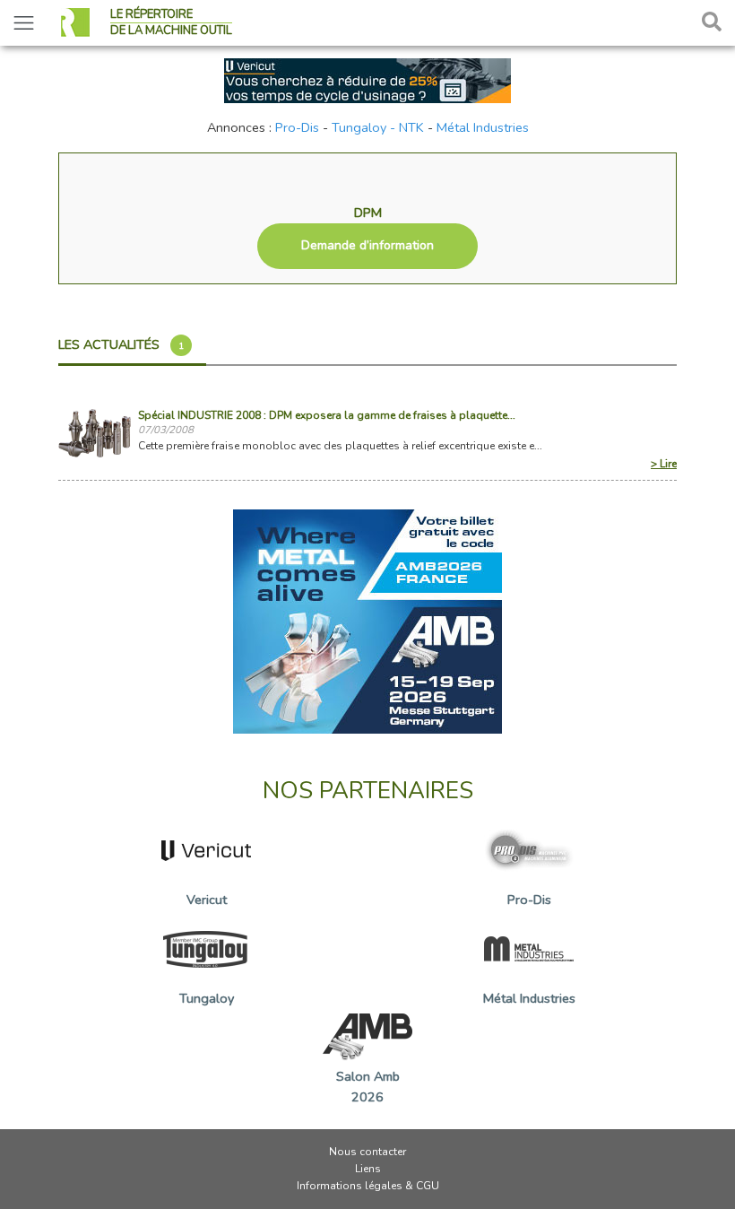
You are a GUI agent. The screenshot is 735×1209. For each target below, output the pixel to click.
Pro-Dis (297, 127)
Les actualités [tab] (121, 344)
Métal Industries (483, 127)
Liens (368, 1168)
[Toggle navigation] (24, 23)
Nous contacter (367, 1151)
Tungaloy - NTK (378, 127)
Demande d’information (367, 245)
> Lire (664, 464)
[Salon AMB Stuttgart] (367, 620)
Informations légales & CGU (368, 1186)
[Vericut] (367, 79)
